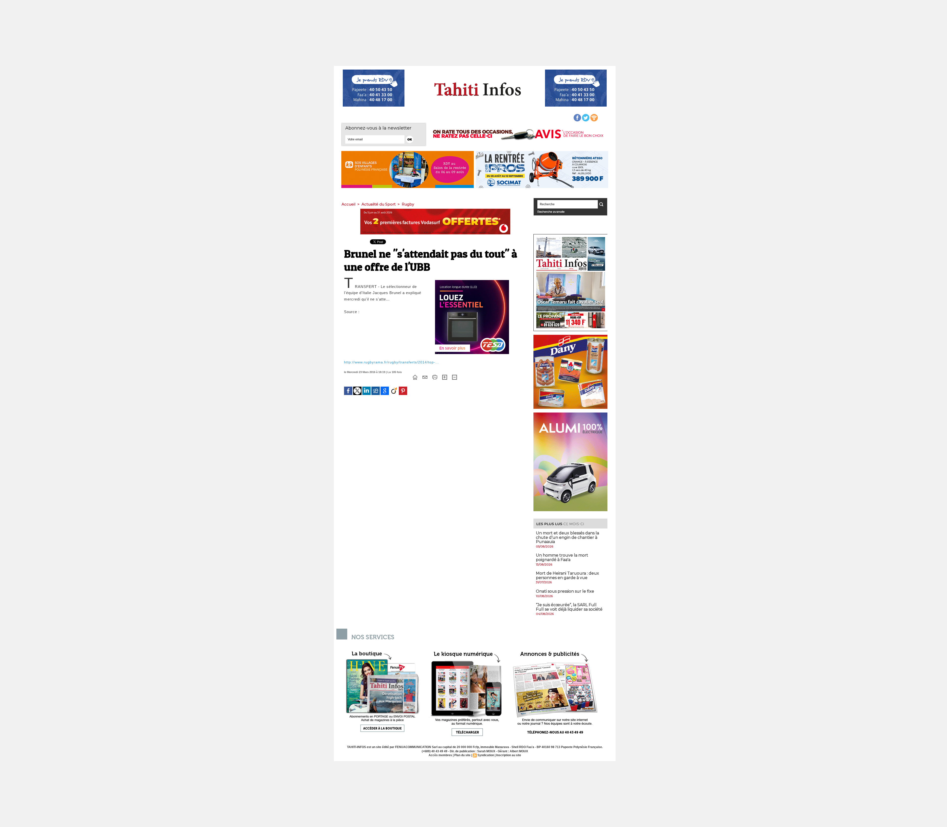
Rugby (408, 204)
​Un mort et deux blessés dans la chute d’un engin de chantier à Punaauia (567, 537)
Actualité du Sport (379, 204)
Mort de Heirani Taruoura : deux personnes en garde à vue (567, 575)
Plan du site (462, 755)
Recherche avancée (551, 211)
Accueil (348, 204)
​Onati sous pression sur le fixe (565, 591)
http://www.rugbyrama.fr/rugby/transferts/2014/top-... (391, 362)
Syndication (485, 755)
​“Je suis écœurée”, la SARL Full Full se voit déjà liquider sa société (569, 607)
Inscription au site (508, 755)
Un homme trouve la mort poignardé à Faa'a (562, 557)
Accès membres (440, 755)
